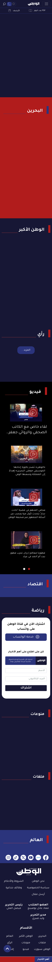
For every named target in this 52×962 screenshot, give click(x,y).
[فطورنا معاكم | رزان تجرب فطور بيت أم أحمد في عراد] (26, 540)
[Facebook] (46, 858)
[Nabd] (38, 858)
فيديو (35, 392)
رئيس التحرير (14, 904)
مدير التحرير (38, 915)
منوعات (37, 714)
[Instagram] (8, 858)
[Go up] (6, 950)
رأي (40, 334)
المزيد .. (26, 350)
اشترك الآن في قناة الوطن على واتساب (26, 627)
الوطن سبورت (42, 949)
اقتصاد (35, 584)
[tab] (29, 569)
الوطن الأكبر (31, 230)
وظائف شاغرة (14, 887)
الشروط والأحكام (14, 881)
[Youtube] (31, 858)
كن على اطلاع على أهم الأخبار (26, 652)
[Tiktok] (16, 858)
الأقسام (26, 928)
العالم (36, 840)
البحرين (35, 111)
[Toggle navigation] (46, 4)
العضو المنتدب (38, 904)
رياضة (38, 610)
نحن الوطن (38, 881)
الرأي (9, 942)
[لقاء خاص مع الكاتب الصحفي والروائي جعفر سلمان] (26, 412)
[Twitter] (23, 858)
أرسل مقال (38, 894)
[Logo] (34, 4)
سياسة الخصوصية (38, 887)
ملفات (38, 777)
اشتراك (26, 688)
